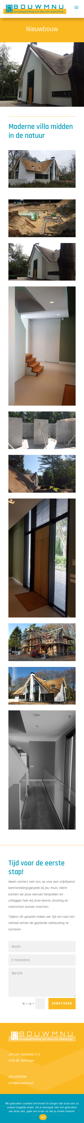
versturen (62, 1003)
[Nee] (79, 1111)
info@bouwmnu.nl (21, 1083)
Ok (43, 1117)
